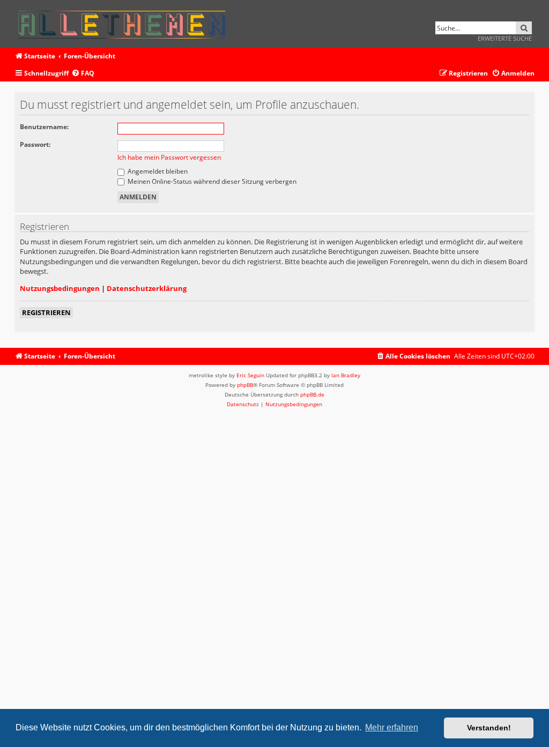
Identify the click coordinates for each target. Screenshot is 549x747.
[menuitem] (82, 73)
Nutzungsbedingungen (60, 288)
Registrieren (46, 312)
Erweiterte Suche (505, 38)
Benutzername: (44, 126)
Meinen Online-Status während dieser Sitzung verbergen (211, 181)
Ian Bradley (345, 375)
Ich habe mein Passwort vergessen (169, 157)
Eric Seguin (250, 375)
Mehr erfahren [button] (391, 727)
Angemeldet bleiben (157, 171)
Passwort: (35, 144)
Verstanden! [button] (489, 727)
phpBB (245, 385)
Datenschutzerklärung (147, 288)
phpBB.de (312, 394)
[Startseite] (125, 22)
